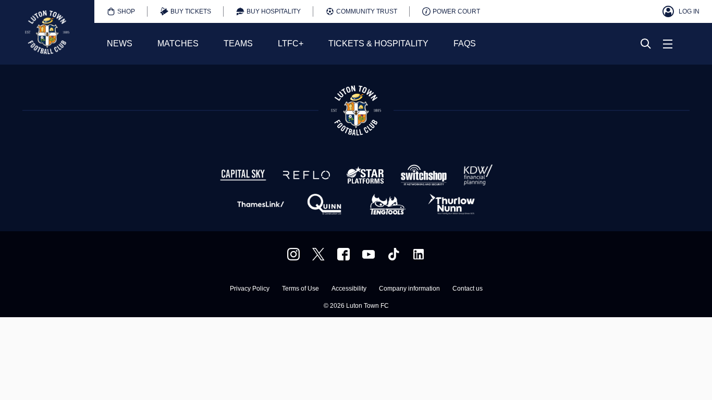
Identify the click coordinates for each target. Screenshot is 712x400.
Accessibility (349, 288)
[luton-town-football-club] (418, 254)
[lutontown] (293, 254)
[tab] (121, 11)
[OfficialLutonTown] (368, 254)
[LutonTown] (318, 254)
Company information (409, 288)
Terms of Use (300, 288)
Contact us (467, 288)
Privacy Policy (249, 288)
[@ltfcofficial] (393, 254)
